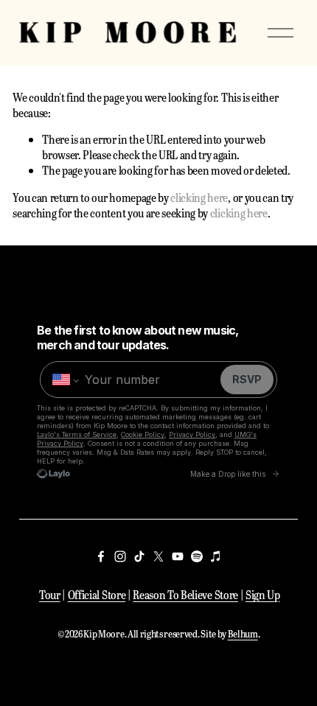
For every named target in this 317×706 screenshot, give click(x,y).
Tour (49, 594)
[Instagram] (120, 556)
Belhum (243, 633)
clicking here (199, 197)
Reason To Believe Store (185, 594)
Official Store (97, 594)
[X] (158, 556)
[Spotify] (197, 556)
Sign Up (262, 594)
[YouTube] (178, 556)
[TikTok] (139, 556)
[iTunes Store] (216, 556)
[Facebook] (101, 556)
